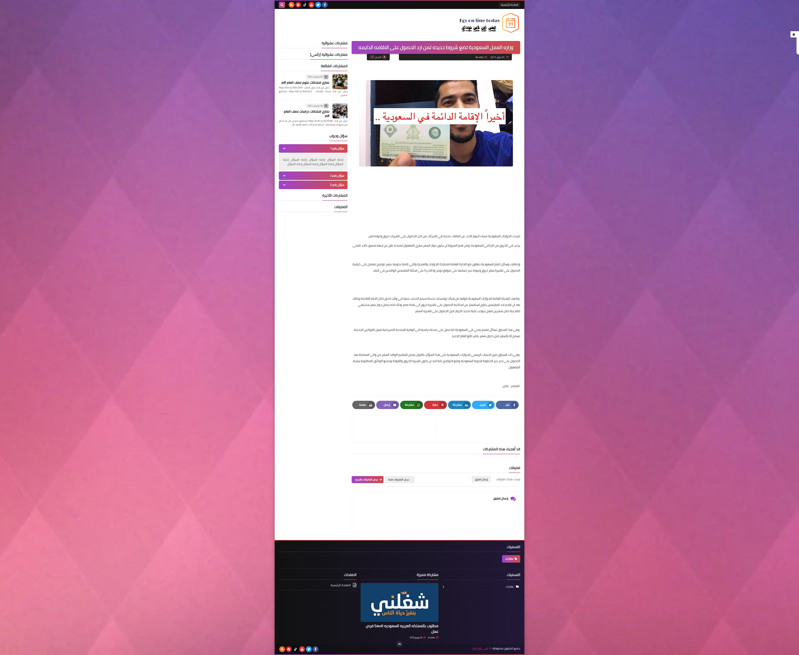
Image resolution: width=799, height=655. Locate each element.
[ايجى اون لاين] (490, 23)
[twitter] (318, 5)
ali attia (431, 637)
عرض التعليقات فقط (398, 479)
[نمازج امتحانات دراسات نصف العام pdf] (340, 110)
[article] (396, 428)
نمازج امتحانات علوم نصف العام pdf (305, 82)
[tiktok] (305, 5)
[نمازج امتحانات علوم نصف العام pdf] (340, 81)
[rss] (291, 5)
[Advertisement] (436, 204)
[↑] (399, 644)
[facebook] (325, 5)
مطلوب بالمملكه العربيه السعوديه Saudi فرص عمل (402, 628)
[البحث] (282, 5)
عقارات (509, 558)
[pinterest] (298, 5)
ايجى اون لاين (480, 648)
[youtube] (311, 5)
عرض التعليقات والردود (366, 479)
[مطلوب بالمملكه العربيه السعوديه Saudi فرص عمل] (399, 602)
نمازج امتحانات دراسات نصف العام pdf (306, 113)
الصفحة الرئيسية (509, 4)
